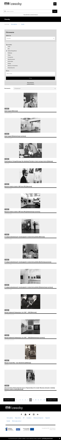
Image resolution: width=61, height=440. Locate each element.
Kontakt (8, 421)
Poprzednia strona (9, 399)
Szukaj (54, 11)
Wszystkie (9, 38)
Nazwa (7, 70)
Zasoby (22, 24)
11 (38, 399)
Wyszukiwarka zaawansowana (30, 14)
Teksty (9, 55)
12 (41, 399)
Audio (9, 46)
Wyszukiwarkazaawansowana (30, 83)
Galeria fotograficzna (12, 50)
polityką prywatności (47, 438)
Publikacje (10, 53)
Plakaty (9, 63)
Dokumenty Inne (11, 67)
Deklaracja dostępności (38, 418)
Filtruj (30, 78)
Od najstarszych (17, 88)
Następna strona (52, 399)
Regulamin (48, 418)
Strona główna (14, 24)
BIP (23, 418)
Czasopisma (10, 57)
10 (35, 399)
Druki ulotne (10, 61)
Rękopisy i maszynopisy (13, 65)
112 (44, 399)
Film (9, 48)
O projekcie (29, 418)
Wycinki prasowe (11, 59)
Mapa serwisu (18, 418)
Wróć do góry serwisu (17, 421)
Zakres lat (8, 35)
